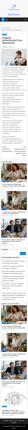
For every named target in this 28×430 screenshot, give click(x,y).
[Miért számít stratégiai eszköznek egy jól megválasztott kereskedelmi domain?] (14, 228)
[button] (6, 20)
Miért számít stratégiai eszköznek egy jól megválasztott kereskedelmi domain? (13, 241)
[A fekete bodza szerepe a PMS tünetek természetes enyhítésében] (14, 200)
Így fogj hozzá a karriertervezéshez (7, 149)
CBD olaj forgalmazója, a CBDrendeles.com (13, 295)
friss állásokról (14, 76)
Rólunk (11, 420)
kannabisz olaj (6, 299)
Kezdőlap (5, 420)
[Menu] (6, 20)
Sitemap (14, 422)
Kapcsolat (21, 420)
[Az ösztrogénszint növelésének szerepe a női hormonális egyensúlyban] (14, 172)
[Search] (25, 19)
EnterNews (19, 426)
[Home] (3, 19)
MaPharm (14, 14)
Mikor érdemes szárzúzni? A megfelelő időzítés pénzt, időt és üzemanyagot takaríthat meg (13, 286)
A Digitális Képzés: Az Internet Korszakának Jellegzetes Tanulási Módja (20, 151)
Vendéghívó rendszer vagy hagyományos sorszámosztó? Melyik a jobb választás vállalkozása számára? (13, 279)
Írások (4, 34)
